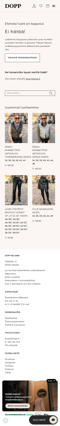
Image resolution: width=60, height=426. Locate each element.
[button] (5, 420)
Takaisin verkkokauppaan (22, 58)
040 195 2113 (14, 342)
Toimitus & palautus (15, 325)
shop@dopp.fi (33, 79)
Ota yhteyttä (11, 345)
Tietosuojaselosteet (14, 322)
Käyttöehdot (11, 318)
